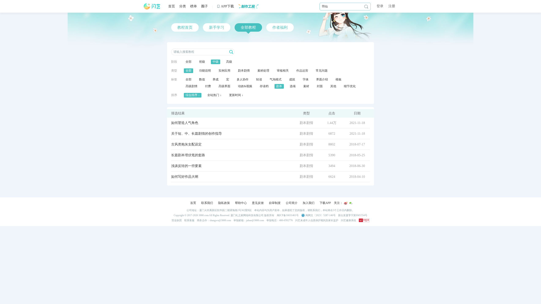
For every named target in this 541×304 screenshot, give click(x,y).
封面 (320, 86)
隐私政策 (224, 203)
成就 (292, 79)
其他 (333, 86)
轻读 (259, 79)
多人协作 (243, 79)
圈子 (204, 6)
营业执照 (177, 220)
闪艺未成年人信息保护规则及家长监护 (316, 220)
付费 (208, 86)
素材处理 (263, 70)
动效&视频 (245, 86)
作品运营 (302, 70)
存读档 (264, 86)
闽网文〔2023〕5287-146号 (320, 215)
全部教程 (248, 27)
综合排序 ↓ (193, 95)
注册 (391, 6)
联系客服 (189, 220)
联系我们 (207, 203)
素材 (306, 86)
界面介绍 (322, 79)
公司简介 (292, 203)
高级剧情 (191, 86)
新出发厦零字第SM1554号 (352, 215)
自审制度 (275, 203)
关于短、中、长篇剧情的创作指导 (196, 133)
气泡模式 (275, 79)
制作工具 (248, 6)
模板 (339, 79)
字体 (306, 79)
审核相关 (283, 70)
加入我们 (308, 203)
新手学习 (216, 27)
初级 (202, 61)
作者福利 (280, 27)
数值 (202, 79)
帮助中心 (241, 203)
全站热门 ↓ (214, 95)
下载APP (325, 203)
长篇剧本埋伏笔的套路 (188, 155)
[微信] (350, 203)
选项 (293, 86)
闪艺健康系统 (348, 220)
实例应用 (224, 70)
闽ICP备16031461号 (288, 215)
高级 (229, 61)
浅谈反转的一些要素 (186, 166)
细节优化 (350, 86)
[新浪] (345, 203)
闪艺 (152, 6)
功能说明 (205, 70)
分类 (182, 6)
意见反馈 (258, 203)
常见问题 (322, 70)
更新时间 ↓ (236, 95)
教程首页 (185, 27)
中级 (216, 61)
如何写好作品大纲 (184, 176)
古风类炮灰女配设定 (186, 144)
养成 (216, 79)
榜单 (193, 6)
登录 (380, 6)
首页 (171, 6)
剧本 (279, 86)
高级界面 (224, 86)
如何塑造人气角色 (184, 123)
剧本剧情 (244, 70)
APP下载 (225, 6)
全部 (188, 61)
